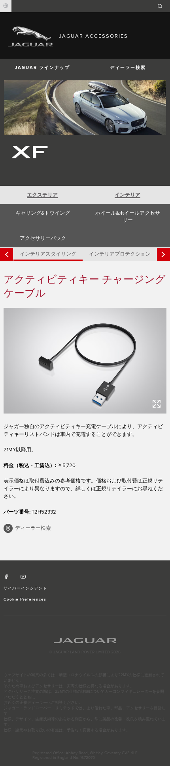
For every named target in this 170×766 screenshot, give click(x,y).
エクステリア (42, 195)
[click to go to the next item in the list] (163, 254)
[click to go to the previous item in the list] (6, 254)
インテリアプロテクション (120, 254)
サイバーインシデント (25, 588)
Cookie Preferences (25, 599)
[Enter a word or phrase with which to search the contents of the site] (162, 6)
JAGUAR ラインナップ (42, 67)
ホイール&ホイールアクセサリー (127, 216)
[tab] (42, 195)
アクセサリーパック (43, 238)
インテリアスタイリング (48, 254)
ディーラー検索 (128, 67)
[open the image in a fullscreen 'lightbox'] (85, 361)
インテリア (127, 195)
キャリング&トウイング (42, 213)
